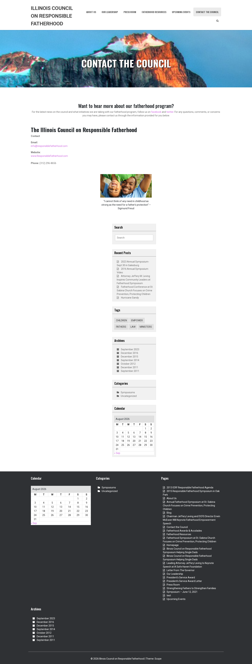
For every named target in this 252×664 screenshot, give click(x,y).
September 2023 (130, 349)
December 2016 (129, 353)
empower (137, 320)
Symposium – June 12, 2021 (182, 591)
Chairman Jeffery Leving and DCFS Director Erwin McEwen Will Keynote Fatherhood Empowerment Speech (191, 520)
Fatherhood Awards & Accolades (184, 530)
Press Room (130, 12)
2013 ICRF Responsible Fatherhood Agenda (190, 487)
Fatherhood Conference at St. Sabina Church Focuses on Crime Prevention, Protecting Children (135, 290)
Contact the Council (207, 12)
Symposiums (128, 392)
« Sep (117, 453)
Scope (158, 658)
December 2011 (129, 367)
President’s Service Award (181, 577)
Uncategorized (129, 396)
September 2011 (130, 371)
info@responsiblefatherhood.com (49, 146)
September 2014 (130, 360)
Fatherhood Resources (154, 12)
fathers (121, 326)
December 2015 (129, 356)
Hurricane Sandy (130, 297)
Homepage (173, 545)
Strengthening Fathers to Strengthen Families (191, 588)
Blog (169, 512)
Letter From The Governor (181, 570)
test (169, 595)
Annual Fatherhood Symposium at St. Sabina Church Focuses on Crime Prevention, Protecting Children (189, 505)
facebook (156, 112)
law (132, 326)
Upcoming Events (181, 12)
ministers (146, 326)
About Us (91, 12)
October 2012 (128, 363)
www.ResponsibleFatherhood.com (49, 156)
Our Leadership (110, 12)
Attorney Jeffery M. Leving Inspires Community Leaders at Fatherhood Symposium (133, 280)
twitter (169, 112)
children (121, 320)
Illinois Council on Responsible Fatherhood (52, 16)
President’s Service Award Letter (184, 581)
